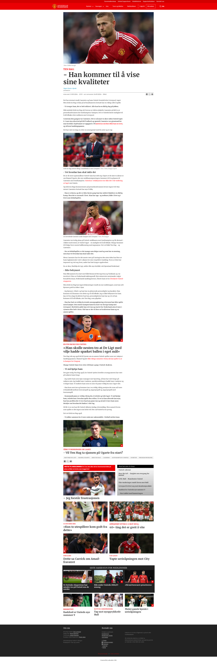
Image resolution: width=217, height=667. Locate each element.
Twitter (105, 640)
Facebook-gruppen (108, 642)
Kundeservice (105, 633)
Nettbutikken (131, 6)
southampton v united (120, 457)
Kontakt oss (160, 1)
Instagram (105, 644)
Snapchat (104, 646)
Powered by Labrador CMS (108, 660)
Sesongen (98, 6)
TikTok (104, 647)
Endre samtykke (115, 653)
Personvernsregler (103, 653)
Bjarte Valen (82, 637)
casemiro (106, 457)
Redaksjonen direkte (107, 635)
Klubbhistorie (136, 1)
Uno (107, 6)
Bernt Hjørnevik (74, 633)
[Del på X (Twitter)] (149, 94)
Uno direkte (105, 637)
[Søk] (160, 6)
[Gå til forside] (60, 6)
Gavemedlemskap (110, 1)
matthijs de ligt (70, 457)
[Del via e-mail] (152, 94)
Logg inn (142, 6)
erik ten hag (96, 457)
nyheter (134, 457)
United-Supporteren (124, 1)
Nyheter (88, 6)
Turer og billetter (118, 6)
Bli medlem (150, 6)
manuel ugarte (84, 457)
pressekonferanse (145, 457)
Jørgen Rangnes (74, 635)
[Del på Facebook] (147, 94)
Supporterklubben (149, 1)
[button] (66, 578)
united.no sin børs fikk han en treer (109, 124)
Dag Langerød (77, 631)
